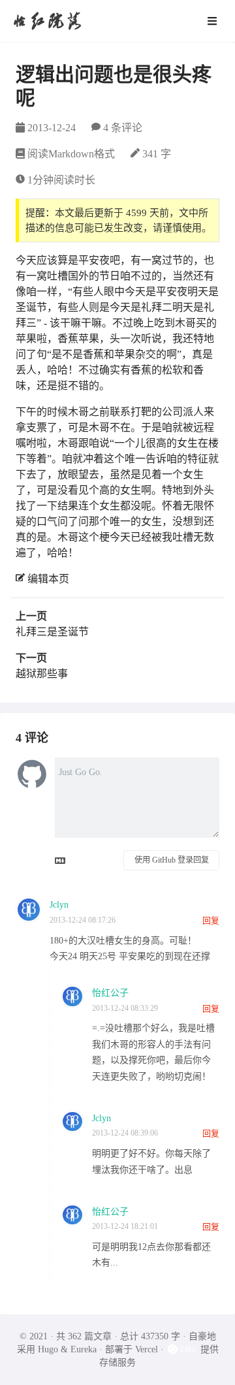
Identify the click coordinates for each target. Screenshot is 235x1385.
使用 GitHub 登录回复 (171, 860)
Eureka (83, 1349)
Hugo (48, 1349)
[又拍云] (183, 1349)
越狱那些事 (42, 673)
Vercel (146, 1349)
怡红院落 (47, 20)
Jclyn (59, 905)
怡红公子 (110, 993)
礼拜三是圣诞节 (52, 631)
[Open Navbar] (212, 20)
